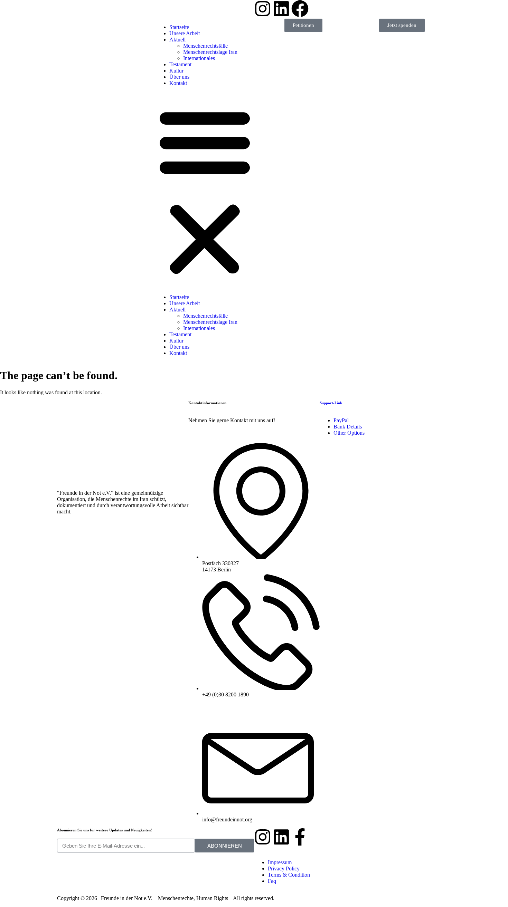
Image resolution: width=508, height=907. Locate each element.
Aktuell (177, 309)
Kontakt (178, 83)
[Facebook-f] (300, 837)
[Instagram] (262, 837)
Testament (180, 64)
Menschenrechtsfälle (205, 316)
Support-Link (331, 403)
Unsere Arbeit (184, 303)
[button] (205, 190)
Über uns (179, 77)
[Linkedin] (281, 837)
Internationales (199, 58)
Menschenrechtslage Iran (210, 322)
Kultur (176, 71)
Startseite (179, 297)
